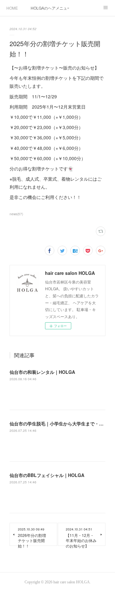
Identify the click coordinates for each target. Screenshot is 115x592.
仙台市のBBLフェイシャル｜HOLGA (47, 475)
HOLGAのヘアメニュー (50, 8)
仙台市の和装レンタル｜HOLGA (42, 372)
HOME (12, 8)
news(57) (16, 214)
